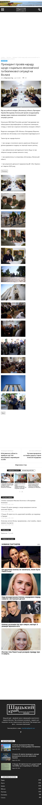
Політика (4, 60)
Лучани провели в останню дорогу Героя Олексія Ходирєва (32, 455)
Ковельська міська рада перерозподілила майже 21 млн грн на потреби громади (20, 486)
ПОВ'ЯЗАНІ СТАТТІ (13, 470)
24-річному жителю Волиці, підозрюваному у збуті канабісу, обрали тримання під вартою (21, 522)
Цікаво (3, 786)
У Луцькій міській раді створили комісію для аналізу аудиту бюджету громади (7, 485)
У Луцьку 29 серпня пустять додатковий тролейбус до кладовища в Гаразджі (20, 515)
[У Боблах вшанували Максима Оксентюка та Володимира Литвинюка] (6, 747)
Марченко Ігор (8, 78)
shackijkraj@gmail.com (28, 728)
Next (3, 413)
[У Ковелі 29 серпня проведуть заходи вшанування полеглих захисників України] (6, 756)
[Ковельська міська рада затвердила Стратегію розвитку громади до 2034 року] (34, 478)
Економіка (4, 795)
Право (3, 780)
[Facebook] (21, 732)
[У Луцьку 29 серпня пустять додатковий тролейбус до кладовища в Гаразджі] (6, 766)
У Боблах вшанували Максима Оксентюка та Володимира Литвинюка (18, 501)
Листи (2, 783)
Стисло (3, 797)
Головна (3, 57)
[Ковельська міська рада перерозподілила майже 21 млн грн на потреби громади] (21, 478)
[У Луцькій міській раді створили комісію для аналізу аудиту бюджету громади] (7, 478)
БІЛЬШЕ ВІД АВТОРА (28, 470)
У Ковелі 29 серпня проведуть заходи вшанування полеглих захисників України (19, 508)
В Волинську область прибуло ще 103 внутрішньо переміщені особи (10, 456)
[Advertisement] (21, 34)
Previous (4, 171)
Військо (3, 789)
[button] (39, 10)
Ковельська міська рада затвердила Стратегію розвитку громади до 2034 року (34, 485)
